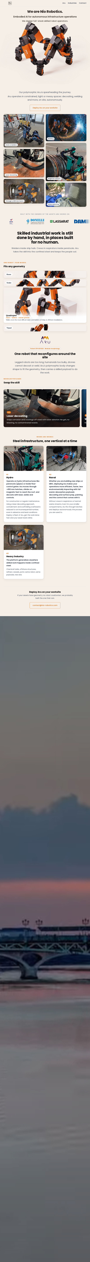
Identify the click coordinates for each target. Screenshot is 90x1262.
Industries (72, 3)
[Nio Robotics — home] (10, 3)
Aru (63, 3)
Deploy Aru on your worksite (45, 108)
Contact (82, 3)
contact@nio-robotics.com (45, 605)
